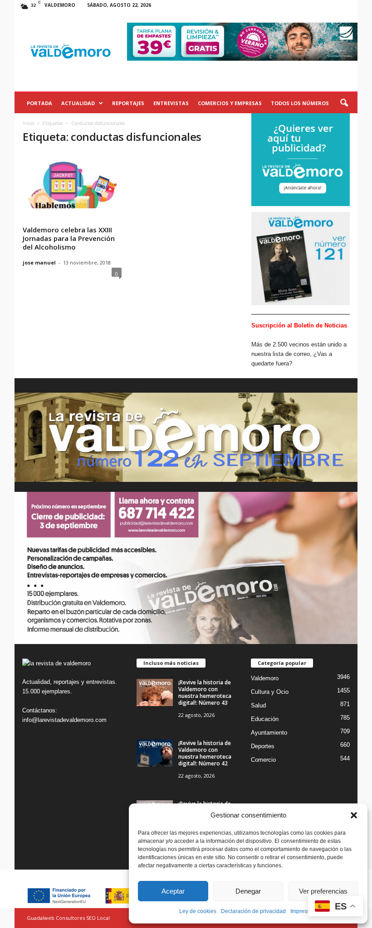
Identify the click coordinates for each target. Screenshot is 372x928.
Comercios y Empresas (230, 103)
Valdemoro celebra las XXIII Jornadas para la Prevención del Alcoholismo (69, 238)
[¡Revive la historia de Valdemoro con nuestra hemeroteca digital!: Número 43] (155, 692)
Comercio (263, 759)
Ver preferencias (323, 891)
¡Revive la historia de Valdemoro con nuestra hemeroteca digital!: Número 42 (204, 753)
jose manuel (39, 262)
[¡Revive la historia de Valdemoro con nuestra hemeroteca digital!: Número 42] (155, 753)
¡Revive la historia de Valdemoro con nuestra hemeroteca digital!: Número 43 (204, 692)
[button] (353, 815)
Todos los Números (300, 103)
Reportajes (128, 103)
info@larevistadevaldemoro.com (64, 719)
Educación (265, 719)
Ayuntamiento (269, 732)
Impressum (304, 911)
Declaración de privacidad (253, 911)
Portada (39, 103)
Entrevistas (171, 103)
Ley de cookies (197, 911)
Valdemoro (265, 678)
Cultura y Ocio (270, 691)
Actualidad (78, 103)
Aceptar (173, 891)
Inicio (28, 123)
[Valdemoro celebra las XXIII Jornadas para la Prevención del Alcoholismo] (72, 182)
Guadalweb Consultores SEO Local (68, 917)
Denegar (248, 891)
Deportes (262, 746)
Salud (258, 705)
